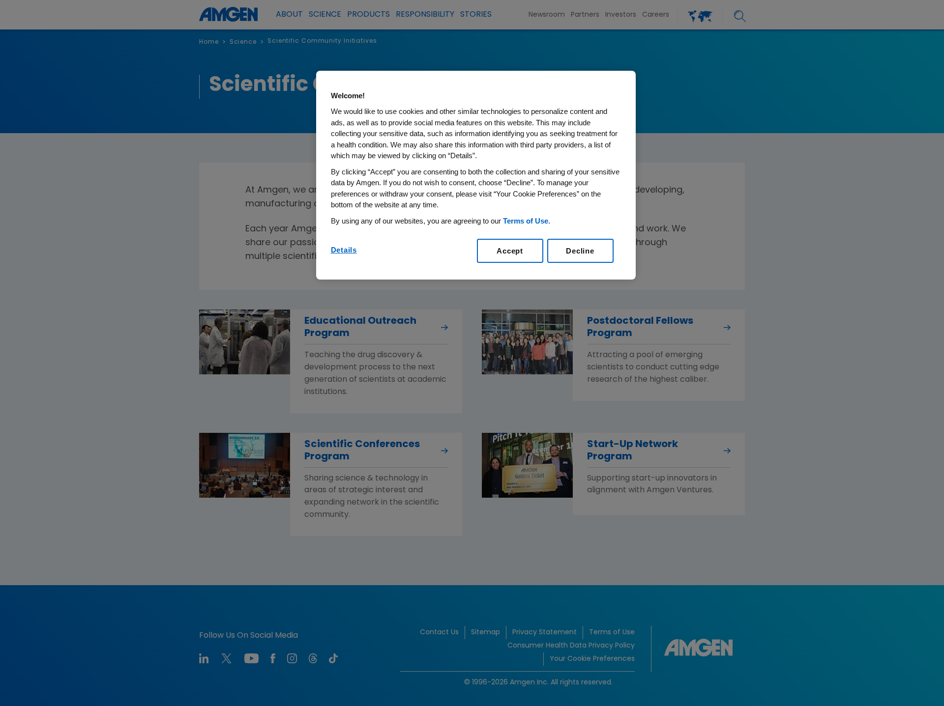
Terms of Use (525, 221)
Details (344, 250)
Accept (510, 251)
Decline (580, 251)
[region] (476, 175)
